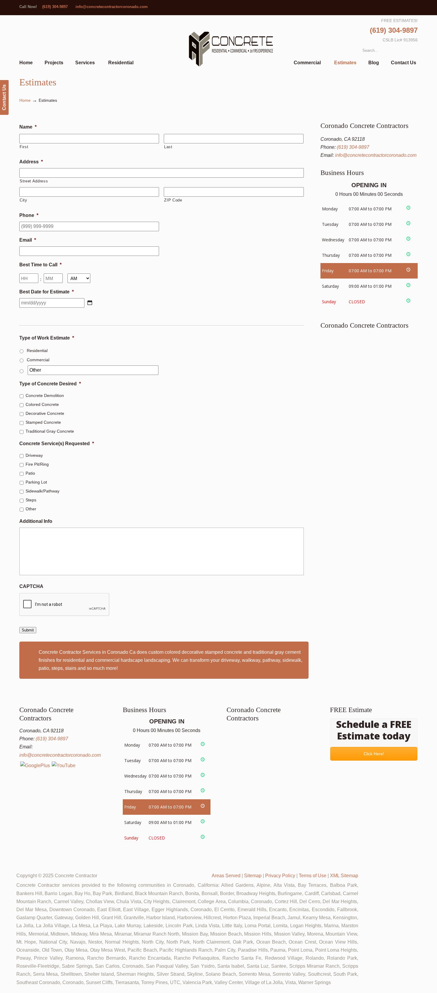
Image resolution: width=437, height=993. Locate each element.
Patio (30, 473)
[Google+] (415, 6)
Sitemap (253, 875)
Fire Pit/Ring (37, 464)
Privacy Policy (280, 875)
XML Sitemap (344, 875)
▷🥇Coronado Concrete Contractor (230, 49)
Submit (28, 630)
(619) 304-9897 (55, 6)
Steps (31, 500)
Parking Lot (36, 482)
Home (25, 100)
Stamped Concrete (43, 422)
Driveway (34, 455)
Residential (37, 350)
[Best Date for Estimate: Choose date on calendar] (90, 303)
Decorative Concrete (45, 413)
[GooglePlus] (35, 765)
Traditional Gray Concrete (50, 431)
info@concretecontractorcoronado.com (112, 6)
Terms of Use (312, 875)
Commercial (38, 359)
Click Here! (374, 753)
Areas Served (226, 875)
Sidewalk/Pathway (42, 491)
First (24, 147)
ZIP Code (173, 200)
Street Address (34, 181)
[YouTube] (64, 765)
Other (31, 508)
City (23, 200)
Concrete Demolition (45, 395)
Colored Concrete (42, 404)
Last (168, 147)
